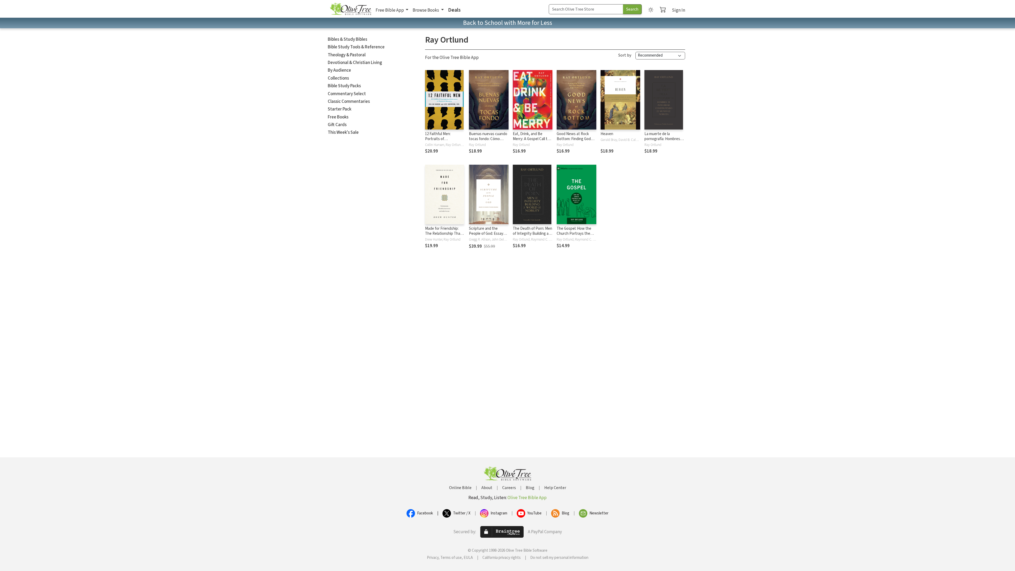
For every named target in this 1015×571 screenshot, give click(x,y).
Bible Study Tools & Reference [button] (356, 47)
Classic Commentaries (349, 101)
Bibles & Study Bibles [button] (347, 39)
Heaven (607, 134)
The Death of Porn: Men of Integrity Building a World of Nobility (532, 233)
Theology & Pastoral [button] (347, 55)
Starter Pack (339, 109)
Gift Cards (337, 125)
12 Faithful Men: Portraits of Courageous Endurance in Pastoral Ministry (444, 141)
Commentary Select (347, 94)
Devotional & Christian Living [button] (355, 62)
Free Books (338, 117)
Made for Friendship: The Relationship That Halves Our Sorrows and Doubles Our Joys (444, 236)
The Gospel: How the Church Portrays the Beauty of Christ (574, 233)
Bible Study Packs (344, 86)
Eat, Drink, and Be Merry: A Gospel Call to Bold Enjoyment (531, 139)
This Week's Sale (343, 132)
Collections (338, 78)
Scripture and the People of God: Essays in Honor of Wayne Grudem (487, 236)
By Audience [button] (339, 70)
